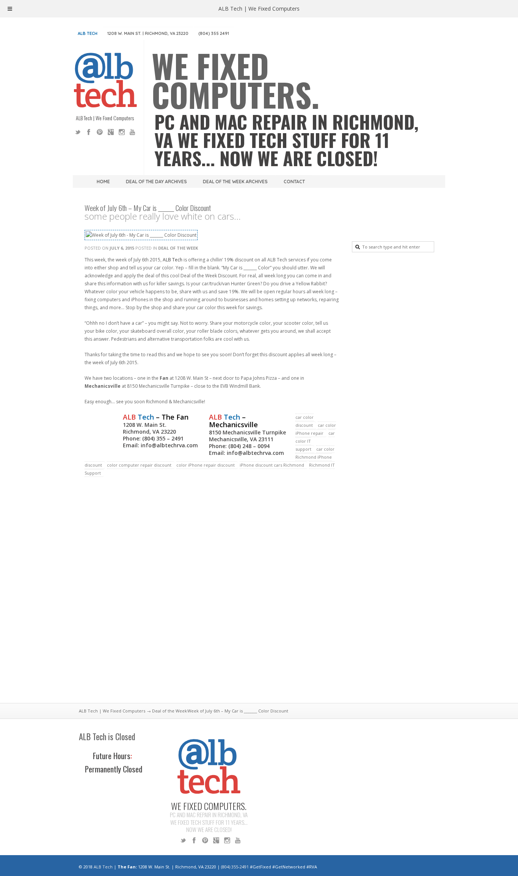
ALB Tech (87, 33)
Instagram (122, 132)
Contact (294, 181)
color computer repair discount (139, 465)
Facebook (89, 132)
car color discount (304, 421)
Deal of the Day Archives (156, 181)
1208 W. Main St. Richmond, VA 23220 (149, 428)
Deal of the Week (178, 248)
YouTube (133, 132)
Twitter (78, 132)
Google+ (111, 132)
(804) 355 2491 (213, 33)
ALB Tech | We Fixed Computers (112, 711)
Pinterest (100, 132)
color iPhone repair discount (205, 465)
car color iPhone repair (315, 429)
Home (103, 181)
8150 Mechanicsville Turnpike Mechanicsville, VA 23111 (247, 436)
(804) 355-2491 (235, 867)
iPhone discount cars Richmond (272, 465)
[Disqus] (212, 594)
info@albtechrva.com (169, 445)
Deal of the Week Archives (235, 181)
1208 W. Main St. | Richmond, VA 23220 (147, 33)
